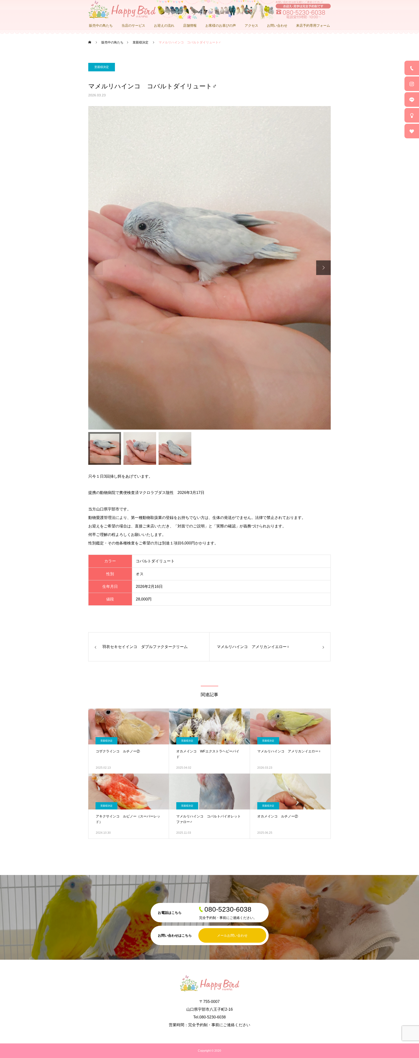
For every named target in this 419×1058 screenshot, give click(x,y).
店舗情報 (190, 25)
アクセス (251, 25)
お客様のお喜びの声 (220, 25)
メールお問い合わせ (232, 935)
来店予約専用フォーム (313, 25)
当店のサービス (133, 25)
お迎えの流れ (164, 25)
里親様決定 (101, 67)
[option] (209, 268)
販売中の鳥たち (101, 25)
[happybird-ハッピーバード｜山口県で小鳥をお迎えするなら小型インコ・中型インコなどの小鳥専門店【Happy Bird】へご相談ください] (209, 9)
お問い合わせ (277, 25)
